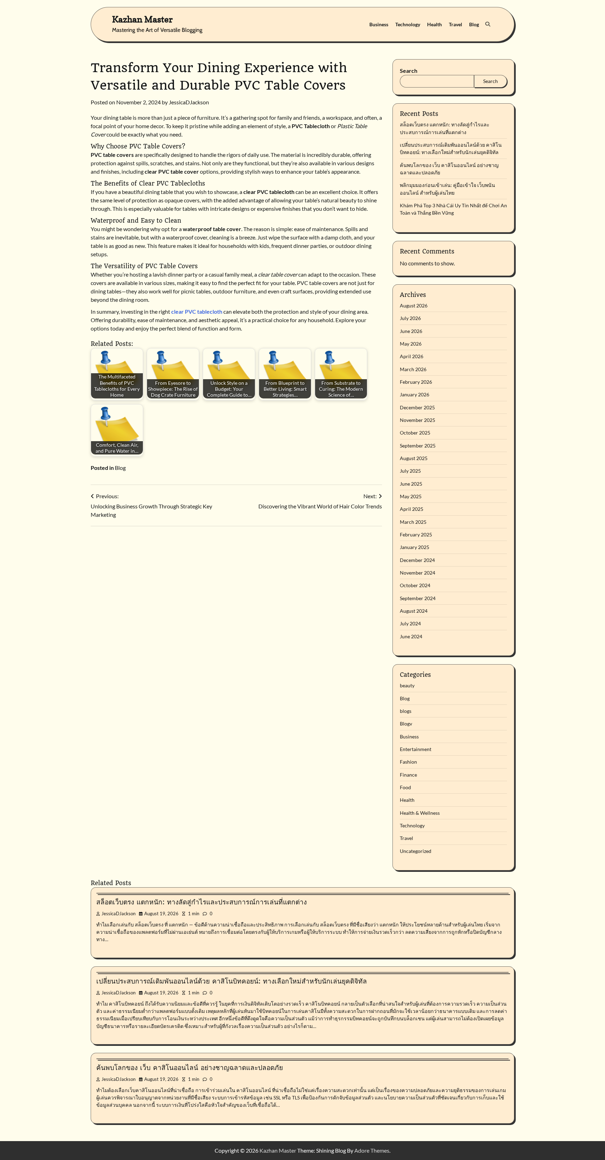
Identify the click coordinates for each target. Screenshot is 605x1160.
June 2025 (411, 484)
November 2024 (417, 573)
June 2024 (411, 636)
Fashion (408, 762)
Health (434, 24)
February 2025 (416, 534)
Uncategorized (415, 851)
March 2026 (413, 369)
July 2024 (410, 623)
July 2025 (410, 471)
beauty (407, 685)
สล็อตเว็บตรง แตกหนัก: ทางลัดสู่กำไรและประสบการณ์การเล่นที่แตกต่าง (201, 902)
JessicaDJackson (189, 102)
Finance (408, 775)
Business (378, 24)
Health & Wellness (420, 813)
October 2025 (415, 433)
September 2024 (418, 598)
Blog (474, 24)
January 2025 (414, 547)
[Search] (487, 24)
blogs (405, 711)
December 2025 (417, 407)
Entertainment (415, 749)
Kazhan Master (142, 19)
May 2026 (411, 344)
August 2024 (413, 611)
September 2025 (418, 446)
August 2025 (413, 458)
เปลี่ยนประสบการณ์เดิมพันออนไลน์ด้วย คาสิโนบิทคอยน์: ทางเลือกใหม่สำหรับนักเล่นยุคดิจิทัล (231, 981)
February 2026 (416, 382)
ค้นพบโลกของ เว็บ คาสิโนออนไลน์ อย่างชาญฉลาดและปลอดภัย (189, 1067)
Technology (407, 24)
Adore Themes (371, 1150)
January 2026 (414, 394)
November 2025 (417, 420)
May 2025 (411, 496)
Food (405, 787)
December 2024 (417, 560)
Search (408, 70)
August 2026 (413, 305)
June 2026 (411, 331)
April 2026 (411, 356)
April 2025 (411, 509)
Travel (455, 24)
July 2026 (410, 318)
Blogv (406, 724)
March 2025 (413, 522)
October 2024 (415, 585)
